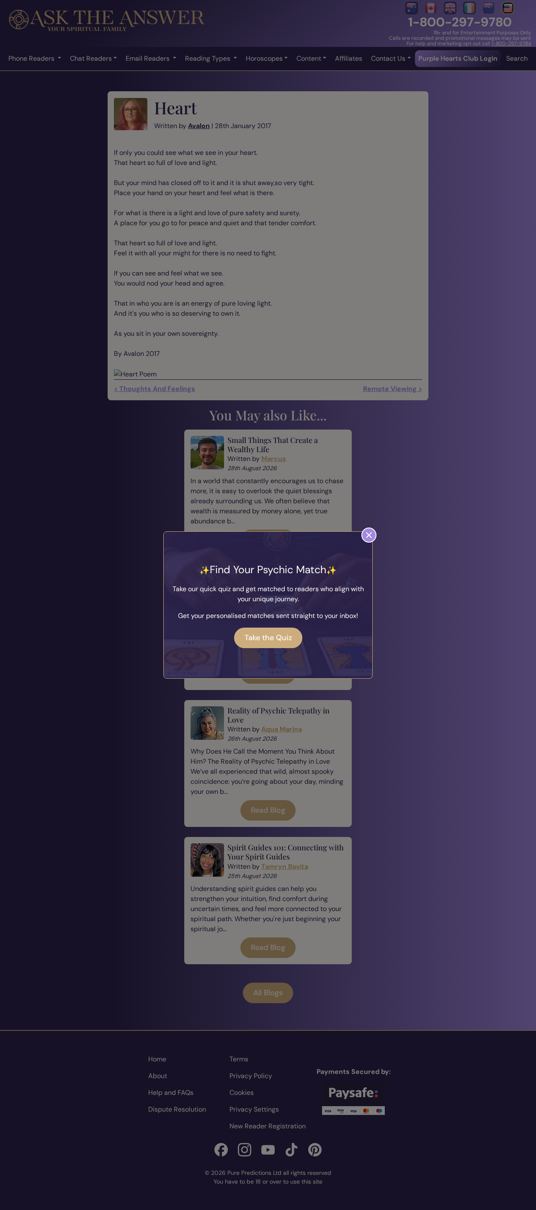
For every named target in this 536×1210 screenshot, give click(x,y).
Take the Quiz (268, 638)
